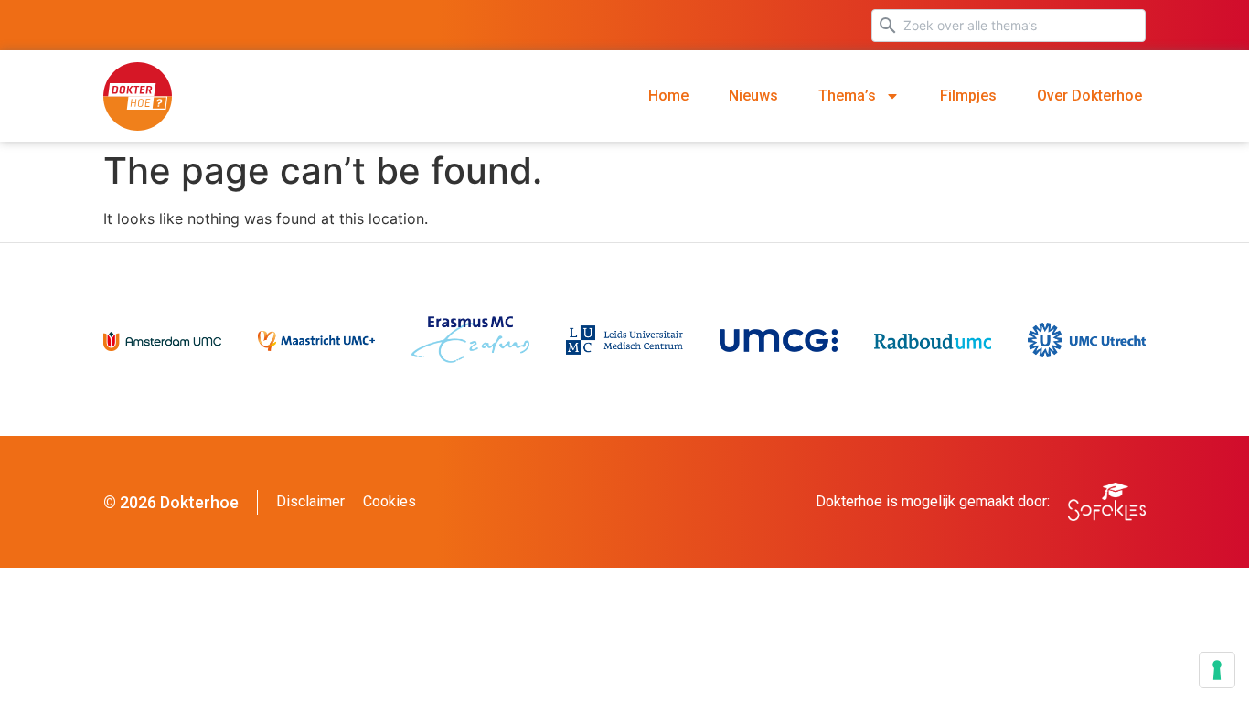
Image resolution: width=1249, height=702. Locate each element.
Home (668, 95)
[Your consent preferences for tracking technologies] (1217, 670)
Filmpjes (968, 95)
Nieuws (753, 95)
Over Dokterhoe (1089, 95)
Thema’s (847, 95)
